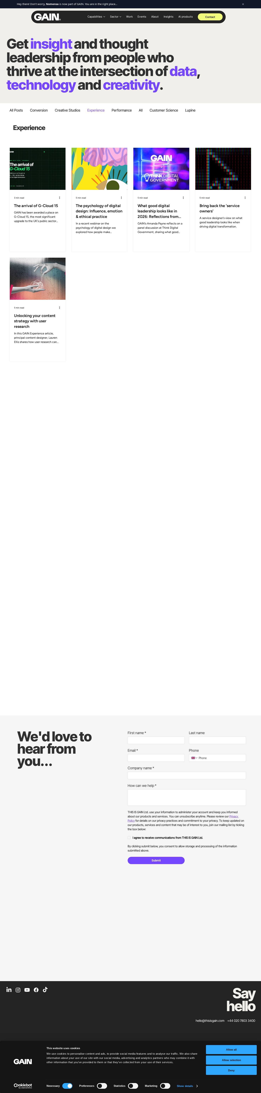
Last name (197, 733)
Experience (96, 110)
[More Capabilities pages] (104, 17)
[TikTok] (45, 990)
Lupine (190, 110)
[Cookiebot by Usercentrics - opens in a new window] (23, 1086)
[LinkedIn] (9, 990)
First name (137, 733)
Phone (194, 750)
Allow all (231, 1049)
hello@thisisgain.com (210, 1021)
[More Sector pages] (120, 17)
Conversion (39, 110)
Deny (231, 1070)
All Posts (16, 110)
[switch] (102, 1086)
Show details (185, 1085)
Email (133, 750)
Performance (122, 110)
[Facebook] (36, 990)
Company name (141, 768)
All (141, 110)
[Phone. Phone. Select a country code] (194, 757)
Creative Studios (67, 110)
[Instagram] (18, 990)
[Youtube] (27, 990)
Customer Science (164, 110)
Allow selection (231, 1060)
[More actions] (61, 197)
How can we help (142, 785)
